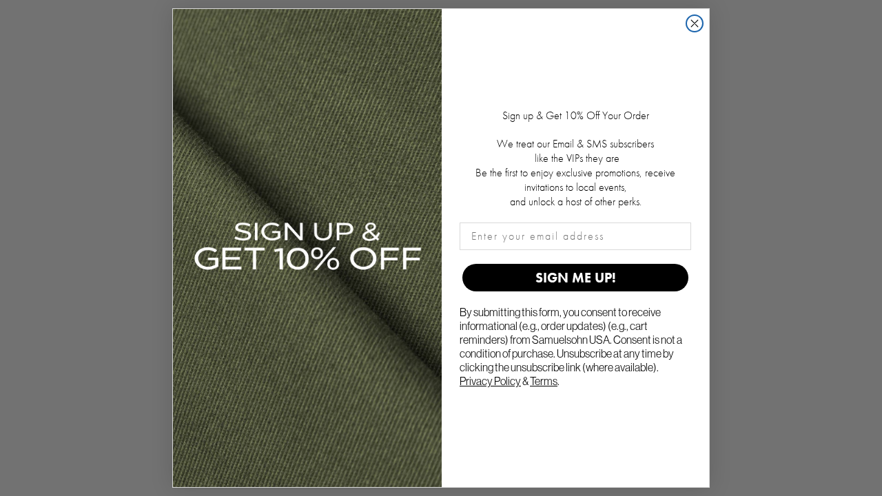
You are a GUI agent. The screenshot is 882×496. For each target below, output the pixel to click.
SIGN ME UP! (575, 278)
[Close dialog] (694, 23)
